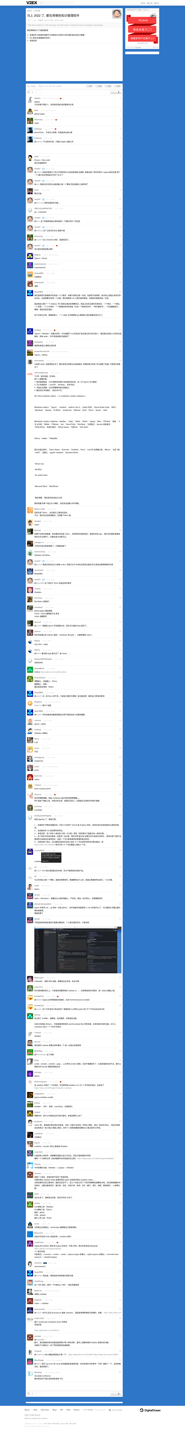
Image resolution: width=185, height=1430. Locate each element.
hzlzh (36, 885)
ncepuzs (38, 1351)
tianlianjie (38, 342)
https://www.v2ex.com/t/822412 (46, 1330)
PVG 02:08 (56, 1423)
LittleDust (38, 1133)
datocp (37, 1014)
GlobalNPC (39, 273)
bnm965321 (39, 996)
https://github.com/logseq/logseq (47, 1248)
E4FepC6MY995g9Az (43, 659)
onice (36, 1223)
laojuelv (138, 47)
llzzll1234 (38, 776)
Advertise (45, 1409)
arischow (38, 598)
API (61, 1409)
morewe (37, 1173)
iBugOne (38, 701)
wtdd (36, 1194)
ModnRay (38, 1051)
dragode (38, 1299)
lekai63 (37, 98)
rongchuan (39, 1242)
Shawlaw (38, 1372)
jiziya (36, 1060)
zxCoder (37, 1072)
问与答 (37, 10)
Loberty (37, 1032)
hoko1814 (38, 987)
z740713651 (39, 1318)
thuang (37, 1164)
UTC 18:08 (47, 1423)
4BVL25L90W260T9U (43, 208)
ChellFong (38, 1281)
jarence (37, 631)
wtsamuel (38, 607)
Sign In (156, 3)
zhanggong (39, 757)
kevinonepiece (40, 1081)
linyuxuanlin (39, 1309)
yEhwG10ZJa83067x (43, 904)
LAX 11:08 (64, 1423)
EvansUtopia (39, 677)
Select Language (116, 1410)
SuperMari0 (39, 668)
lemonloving (39, 551)
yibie (36, 156)
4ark (36, 110)
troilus (37, 1103)
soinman (38, 806)
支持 (118, 86)
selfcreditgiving (41, 372)
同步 (90, 86)
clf (35, 867)
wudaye (37, 330)
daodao (37, 521)
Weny (36, 738)
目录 (109, 86)
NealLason (39, 977)
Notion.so (38, 705)
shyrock (37, 794)
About (27, 1409)
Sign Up (150, 3)
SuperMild (38, 291)
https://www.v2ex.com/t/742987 (106, 1354)
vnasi (36, 748)
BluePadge (39, 1360)
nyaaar (37, 1112)
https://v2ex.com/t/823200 (44, 844)
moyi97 (40, 20)
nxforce (37, 720)
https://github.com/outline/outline (53, 672)
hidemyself (39, 282)
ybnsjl (37, 894)
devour (37, 1041)
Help (35, 1409)
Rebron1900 (39, 509)
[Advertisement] (74, 62)
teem (36, 190)
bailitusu (38, 129)
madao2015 (39, 1093)
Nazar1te (38, 1290)
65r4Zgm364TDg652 (42, 815)
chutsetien (39, 570)
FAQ (68, 1409)
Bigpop (37, 254)
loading (37, 729)
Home (143, 3)
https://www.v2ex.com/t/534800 (80, 1354)
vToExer (37, 785)
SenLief (37, 530)
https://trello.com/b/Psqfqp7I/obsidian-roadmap (53, 1088)
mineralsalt (39, 360)
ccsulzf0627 (39, 850)
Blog (54, 1409)
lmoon (37, 1142)
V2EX (29, 10)
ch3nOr (37, 588)
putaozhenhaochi (41, 351)
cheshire (38, 1262)
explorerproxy (40, 264)
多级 (100, 86)
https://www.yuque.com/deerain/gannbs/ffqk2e (95, 1158)
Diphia (37, 640)
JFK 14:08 (72, 1423)
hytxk (36, 766)
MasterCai (38, 1233)
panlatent (38, 1121)
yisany (37, 1203)
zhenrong (38, 119)
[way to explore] (32, 3)
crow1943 (38, 1152)
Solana (77, 1409)
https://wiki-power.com (112, 1312)
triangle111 (39, 542)
